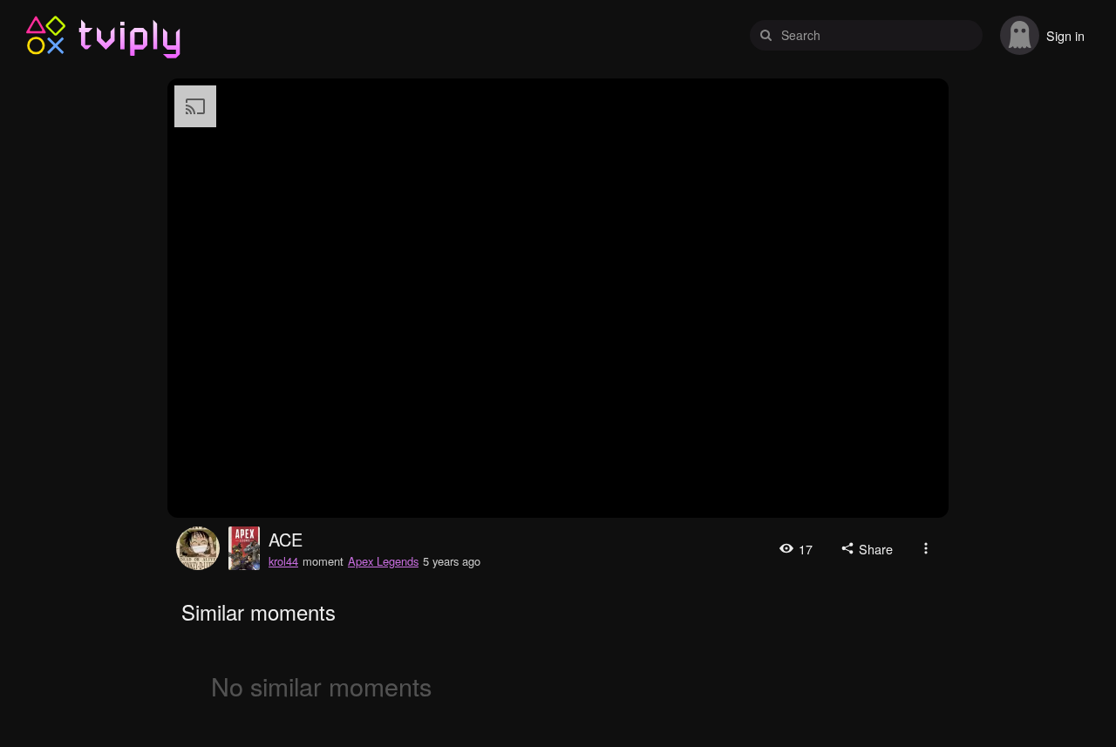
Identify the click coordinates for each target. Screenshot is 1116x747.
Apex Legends (383, 561)
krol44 (198, 548)
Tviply (45, 35)
